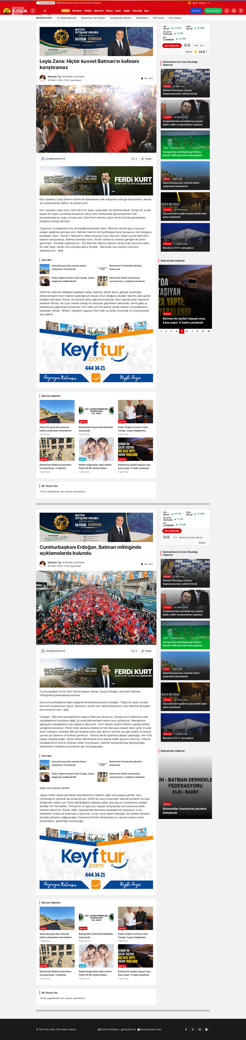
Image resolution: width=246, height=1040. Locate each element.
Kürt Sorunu (158, 18)
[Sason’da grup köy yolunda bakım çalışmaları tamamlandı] (67, 269)
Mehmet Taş (54, 76)
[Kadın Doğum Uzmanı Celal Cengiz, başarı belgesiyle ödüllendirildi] (67, 281)
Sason (166, 178)
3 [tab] (171, 331)
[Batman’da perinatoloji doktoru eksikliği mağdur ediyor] (185, 297)
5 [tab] (181, 331)
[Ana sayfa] (45, 10)
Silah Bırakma (142, 18)
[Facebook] (186, 1029)
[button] (234, 11)
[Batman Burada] (15, 10)
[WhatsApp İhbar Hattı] (206, 1029)
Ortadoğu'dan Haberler (120, 18)
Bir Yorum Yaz (50, 485)
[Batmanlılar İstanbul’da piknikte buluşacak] (125, 269)
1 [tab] (161, 331)
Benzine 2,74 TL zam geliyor (178, 247)
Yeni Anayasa (175, 18)
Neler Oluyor (43, 18)
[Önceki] (203, 18)
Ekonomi (167, 244)
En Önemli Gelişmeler (67, 18)
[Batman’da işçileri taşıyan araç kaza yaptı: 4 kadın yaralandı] (135, 455)
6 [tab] (187, 331)
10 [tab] (208, 331)
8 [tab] (197, 331)
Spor (166, 148)
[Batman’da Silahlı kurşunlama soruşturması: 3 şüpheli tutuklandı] (125, 281)
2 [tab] (166, 331)
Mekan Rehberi (213, 11)
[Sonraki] (207, 18)
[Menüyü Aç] (33, 11)
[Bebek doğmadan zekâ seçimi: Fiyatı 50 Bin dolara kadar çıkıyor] (96, 455)
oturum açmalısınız (75, 491)
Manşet (167, 86)
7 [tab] (192, 331)
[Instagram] (199, 1029)
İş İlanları (196, 11)
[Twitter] (192, 1029)
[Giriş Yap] (241, 11)
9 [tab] (203, 331)
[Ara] (227, 11)
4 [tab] (176, 331)
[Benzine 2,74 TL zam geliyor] (185, 237)
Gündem (167, 117)
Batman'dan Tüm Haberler (93, 18)
